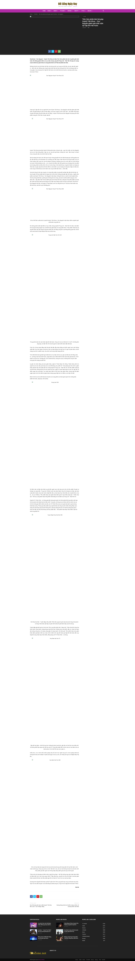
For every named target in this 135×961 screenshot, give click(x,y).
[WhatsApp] (59, 51)
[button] (103, 11)
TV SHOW (62, 10)
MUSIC (55, 10)
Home (44, 10)
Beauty (76, 10)
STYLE (83, 10)
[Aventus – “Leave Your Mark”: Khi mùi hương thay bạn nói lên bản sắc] (33, 931)
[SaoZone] (67, 5)
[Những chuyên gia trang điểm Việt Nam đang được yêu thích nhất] (59, 938)
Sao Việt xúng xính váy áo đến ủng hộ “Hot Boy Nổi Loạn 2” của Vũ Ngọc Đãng (41, 905)
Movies (69, 10)
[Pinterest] (56, 51)
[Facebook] (49, 51)
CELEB (48, 10)
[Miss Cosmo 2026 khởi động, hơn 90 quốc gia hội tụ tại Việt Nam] (33, 938)
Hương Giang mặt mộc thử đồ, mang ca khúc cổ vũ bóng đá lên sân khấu (68, 905)
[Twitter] (52, 51)
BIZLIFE (89, 10)
